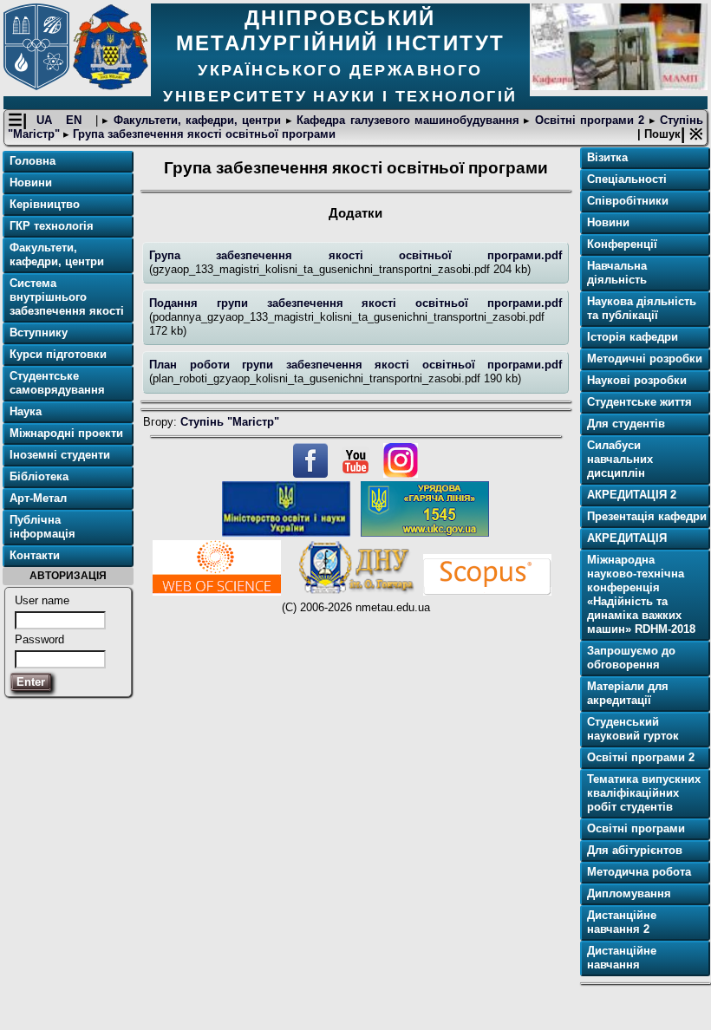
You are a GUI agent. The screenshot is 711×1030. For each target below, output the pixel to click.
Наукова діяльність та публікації (641, 308)
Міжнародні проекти (66, 433)
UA (46, 120)
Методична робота (639, 871)
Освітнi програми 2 (589, 120)
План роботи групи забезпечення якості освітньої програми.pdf (355, 364)
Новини (31, 182)
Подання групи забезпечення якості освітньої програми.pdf (355, 303)
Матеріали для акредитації (628, 693)
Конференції (622, 244)
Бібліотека (39, 476)
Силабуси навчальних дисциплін (620, 459)
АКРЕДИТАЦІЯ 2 (631, 494)
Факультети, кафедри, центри (196, 120)
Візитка (607, 157)
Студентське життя (639, 401)
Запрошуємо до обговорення (631, 657)
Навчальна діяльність (617, 272)
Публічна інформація (42, 526)
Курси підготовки (58, 354)
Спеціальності (627, 179)
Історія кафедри (632, 336)
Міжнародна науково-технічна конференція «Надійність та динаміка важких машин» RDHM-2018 (641, 594)
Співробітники (628, 200)
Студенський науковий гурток (633, 728)
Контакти (35, 555)
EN (76, 120)
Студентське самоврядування (57, 382)
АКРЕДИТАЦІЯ (627, 537)
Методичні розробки (644, 358)
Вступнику (39, 332)
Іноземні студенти (60, 454)
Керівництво (45, 204)
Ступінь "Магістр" (229, 421)
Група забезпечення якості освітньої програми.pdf (355, 255)
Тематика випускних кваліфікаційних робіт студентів (644, 792)
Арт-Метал (38, 498)
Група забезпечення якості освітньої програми (202, 133)
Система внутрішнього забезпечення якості (67, 297)
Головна (32, 160)
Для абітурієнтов (634, 850)
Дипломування (629, 893)
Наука (26, 411)
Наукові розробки (637, 380)
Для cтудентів (626, 423)
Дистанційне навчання (621, 957)
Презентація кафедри (647, 516)
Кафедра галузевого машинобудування (408, 120)
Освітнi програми (636, 828)
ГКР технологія (52, 225)
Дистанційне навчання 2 (621, 922)
